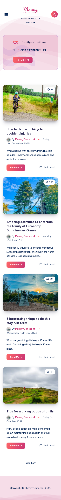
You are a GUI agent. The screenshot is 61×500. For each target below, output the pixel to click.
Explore (24, 59)
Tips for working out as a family (30, 411)
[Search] (54, 14)
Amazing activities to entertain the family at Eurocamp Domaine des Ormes (30, 226)
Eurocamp (12, 251)
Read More (17, 168)
